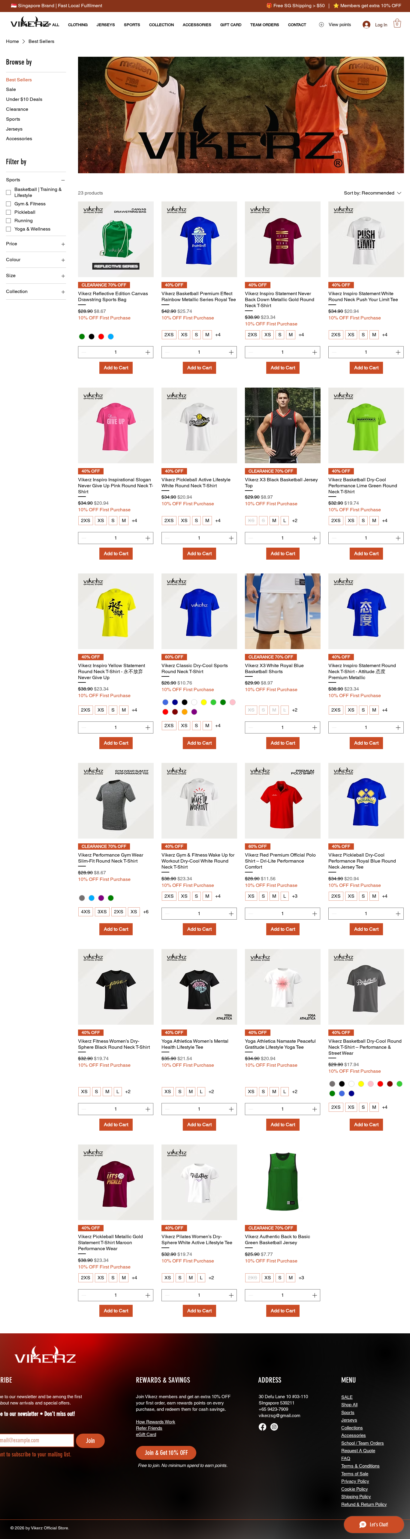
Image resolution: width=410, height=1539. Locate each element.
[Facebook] (262, 1427)
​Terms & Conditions (360, 1465)
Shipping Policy (356, 1496)
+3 (294, 896)
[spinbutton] (115, 352)
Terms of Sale (354, 1473)
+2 (294, 520)
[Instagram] (274, 1427)
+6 (146, 912)
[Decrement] (83, 352)
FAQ (345, 1458)
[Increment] (148, 352)
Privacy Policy (355, 1481)
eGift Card (146, 1434)
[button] (397, 23)
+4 (218, 334)
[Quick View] (116, 239)
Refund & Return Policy (364, 1504)
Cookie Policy (354, 1489)
